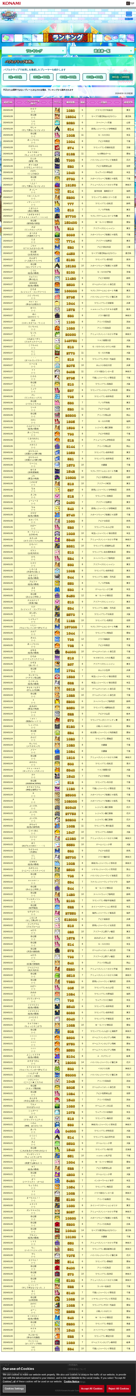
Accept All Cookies (91, 1388)
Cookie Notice (71, 1381)
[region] (68, 1379)
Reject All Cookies (119, 1388)
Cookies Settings (14, 1388)
